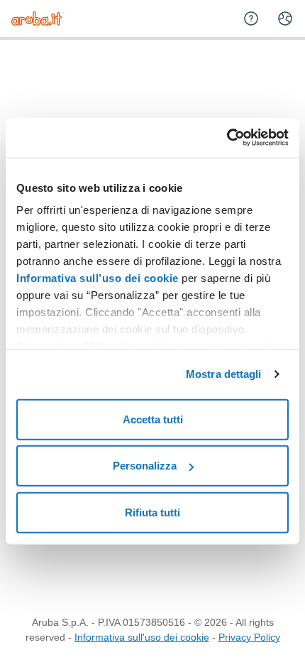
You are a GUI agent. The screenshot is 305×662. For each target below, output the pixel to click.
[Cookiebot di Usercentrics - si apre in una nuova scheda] (227, 138)
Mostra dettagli (224, 374)
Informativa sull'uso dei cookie (141, 637)
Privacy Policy (249, 637)
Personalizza (145, 466)
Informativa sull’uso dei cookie (97, 278)
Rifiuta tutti (152, 512)
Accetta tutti (153, 419)
